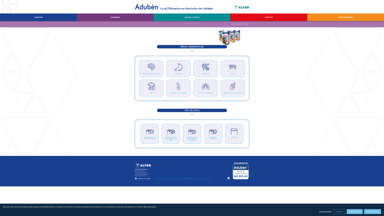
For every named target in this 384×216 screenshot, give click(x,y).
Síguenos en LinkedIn (144, 178)
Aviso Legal (159, 178)
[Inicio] (147, 7)
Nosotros (38, 17)
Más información (325, 211)
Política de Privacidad (186, 178)
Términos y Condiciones (202, 178)
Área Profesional (345, 17)
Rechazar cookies (372, 211)
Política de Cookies (171, 178)
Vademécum (115, 17)
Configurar (339, 211)
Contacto (269, 17)
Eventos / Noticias (192, 17)
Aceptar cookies (355, 211)
